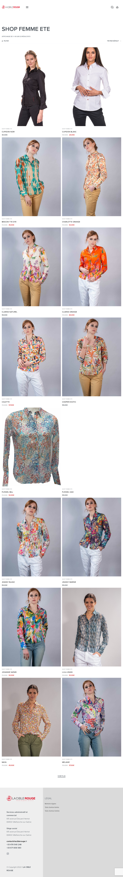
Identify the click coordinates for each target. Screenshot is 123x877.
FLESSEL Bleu (7, 492)
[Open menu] (27, 7)
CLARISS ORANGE (69, 312)
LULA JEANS (67, 672)
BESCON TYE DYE (9, 222)
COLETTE (6, 402)
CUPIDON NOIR (8, 132)
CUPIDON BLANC (69, 132)
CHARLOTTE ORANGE (71, 222)
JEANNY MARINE (69, 582)
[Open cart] (117, 7)
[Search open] (112, 7)
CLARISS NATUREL (9, 312)
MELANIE (66, 762)
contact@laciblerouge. (16, 841)
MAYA (4, 762)
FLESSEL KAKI (68, 492)
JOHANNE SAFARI (9, 672)
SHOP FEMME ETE (7, 128)
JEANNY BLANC (8, 582)
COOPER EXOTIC (69, 402)
